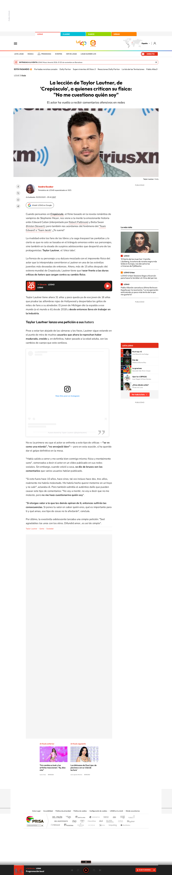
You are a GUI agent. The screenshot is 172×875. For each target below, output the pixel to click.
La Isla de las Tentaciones (133, 69)
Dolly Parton (65, 69)
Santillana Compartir (94, 817)
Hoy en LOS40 (71, 54)
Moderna (68, 824)
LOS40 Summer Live (88, 54)
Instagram (71, 784)
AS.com (113, 817)
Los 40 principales (69, 817)
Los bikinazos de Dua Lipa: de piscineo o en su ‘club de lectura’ (84, 767)
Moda (23, 75)
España (145, 43)
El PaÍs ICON (91, 824)
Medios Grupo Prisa (35, 825)
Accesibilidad (48, 811)
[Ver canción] (127, 353)
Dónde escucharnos (133, 811)
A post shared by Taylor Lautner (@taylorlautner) (67, 433)
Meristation (125, 824)
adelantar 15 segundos (94, 870)
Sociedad (49, 528)
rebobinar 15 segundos (77, 870)
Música (30, 54)
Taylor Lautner (31, 528)
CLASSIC (66, 34)
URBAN (117, 34)
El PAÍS (57, 817)
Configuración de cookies (98, 811)
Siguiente (100, 870)
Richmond (56, 824)
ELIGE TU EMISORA (145, 870)
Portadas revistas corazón (46, 69)
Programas (46, 54)
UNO (74, 820)
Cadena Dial (101, 820)
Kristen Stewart (35, 226)
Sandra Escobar (45, 186)
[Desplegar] (86, 862)
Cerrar (156, 62)
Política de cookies (80, 811)
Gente (41, 528)
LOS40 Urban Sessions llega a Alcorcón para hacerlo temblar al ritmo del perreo (139, 276)
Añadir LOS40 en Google (42, 205)
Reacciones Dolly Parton (109, 69)
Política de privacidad (63, 811)
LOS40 (40, 34)
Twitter (18, 193)
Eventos (58, 54)
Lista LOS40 (19, 54)
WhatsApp (18, 199)
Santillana (81, 817)
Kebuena (128, 820)
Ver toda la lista (138, 394)
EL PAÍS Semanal (110, 820)
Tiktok (76, 784)
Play (86, 870)
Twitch (96, 784)
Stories (101, 784)
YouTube (81, 784)
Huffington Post (61, 820)
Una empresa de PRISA (35, 819)
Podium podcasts (80, 824)
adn (121, 817)
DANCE (91, 34)
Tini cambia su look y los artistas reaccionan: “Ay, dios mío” (52, 767)
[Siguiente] (157, 69)
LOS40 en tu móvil (116, 811)
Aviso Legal (36, 811)
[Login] (155, 43)
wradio (82, 820)
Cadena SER (105, 817)
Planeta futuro (119, 820)
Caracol (130, 817)
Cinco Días (91, 820)
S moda (102, 824)
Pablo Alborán (152, 69)
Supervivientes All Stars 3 (84, 69)
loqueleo (113, 824)
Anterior (71, 870)
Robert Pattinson (78, 222)
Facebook (18, 186)
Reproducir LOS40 (107, 286)
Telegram (18, 206)
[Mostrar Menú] (17, 43)
